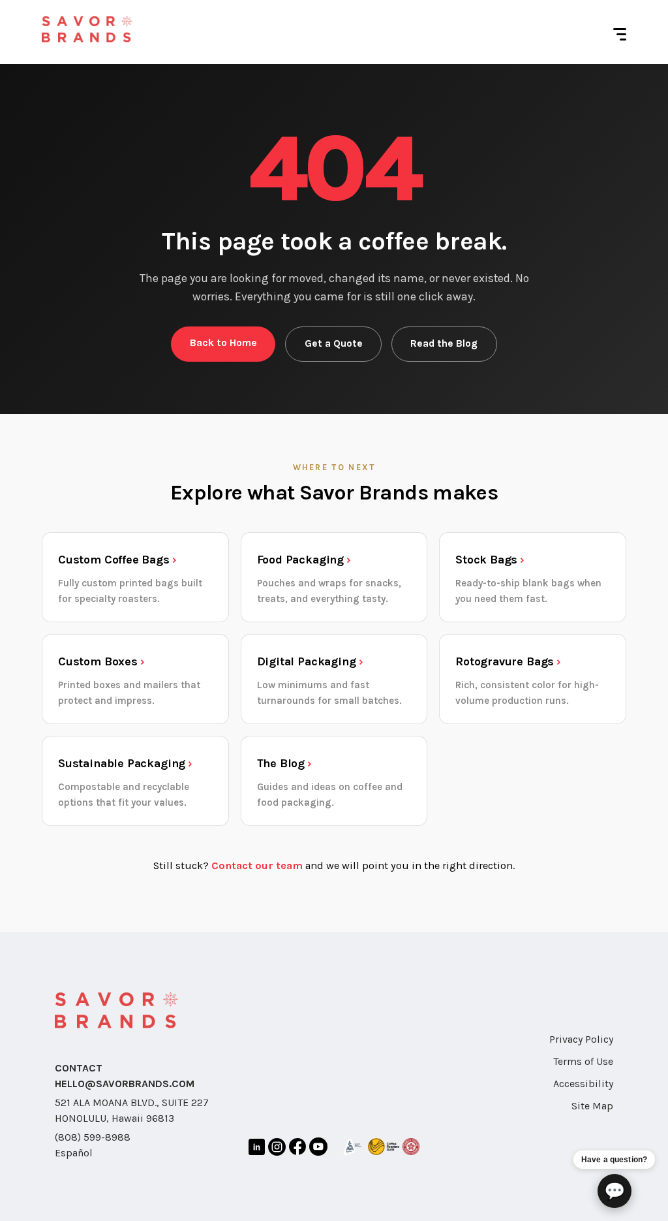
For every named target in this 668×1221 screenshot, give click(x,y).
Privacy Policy (581, 1039)
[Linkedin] (257, 1149)
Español (74, 1153)
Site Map (592, 1106)
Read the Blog (444, 343)
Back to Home (223, 343)
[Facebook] (298, 1149)
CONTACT (78, 1068)
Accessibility (583, 1083)
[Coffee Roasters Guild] (383, 1149)
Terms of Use (583, 1061)
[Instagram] (277, 1149)
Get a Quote (334, 343)
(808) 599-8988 (92, 1137)
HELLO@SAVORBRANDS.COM (124, 1083)
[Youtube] (318, 1148)
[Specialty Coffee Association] (353, 1149)
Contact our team (257, 865)
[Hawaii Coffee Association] (410, 1149)
